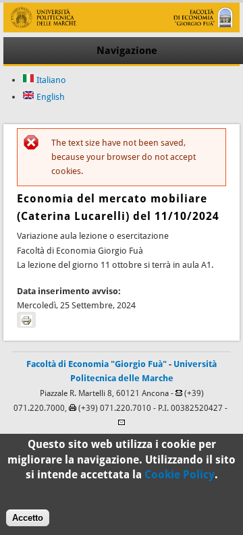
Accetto (27, 518)
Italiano (50, 80)
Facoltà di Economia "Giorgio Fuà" (96, 364)
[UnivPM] (121, 29)
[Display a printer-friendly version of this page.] (26, 320)
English (49, 97)
